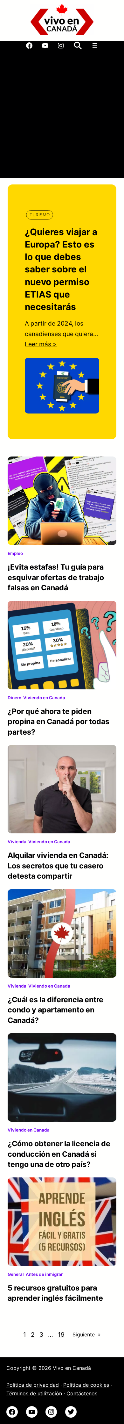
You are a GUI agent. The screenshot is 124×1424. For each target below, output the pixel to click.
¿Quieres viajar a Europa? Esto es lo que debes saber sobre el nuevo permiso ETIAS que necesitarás (61, 269)
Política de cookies (86, 1385)
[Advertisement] (62, 116)
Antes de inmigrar (44, 1274)
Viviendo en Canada (44, 697)
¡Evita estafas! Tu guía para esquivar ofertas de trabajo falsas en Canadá (56, 577)
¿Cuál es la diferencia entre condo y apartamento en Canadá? (55, 1010)
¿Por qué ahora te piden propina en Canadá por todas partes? (58, 722)
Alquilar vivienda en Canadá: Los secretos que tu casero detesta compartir (58, 866)
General (16, 1274)
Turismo (40, 214)
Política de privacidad (32, 1385)
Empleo (15, 553)
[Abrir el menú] (95, 45)
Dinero (14, 697)
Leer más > (41, 344)
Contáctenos (81, 1393)
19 (61, 1334)
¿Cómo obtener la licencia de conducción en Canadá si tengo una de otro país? (59, 1154)
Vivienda (17, 841)
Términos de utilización (34, 1393)
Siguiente (86, 1334)
